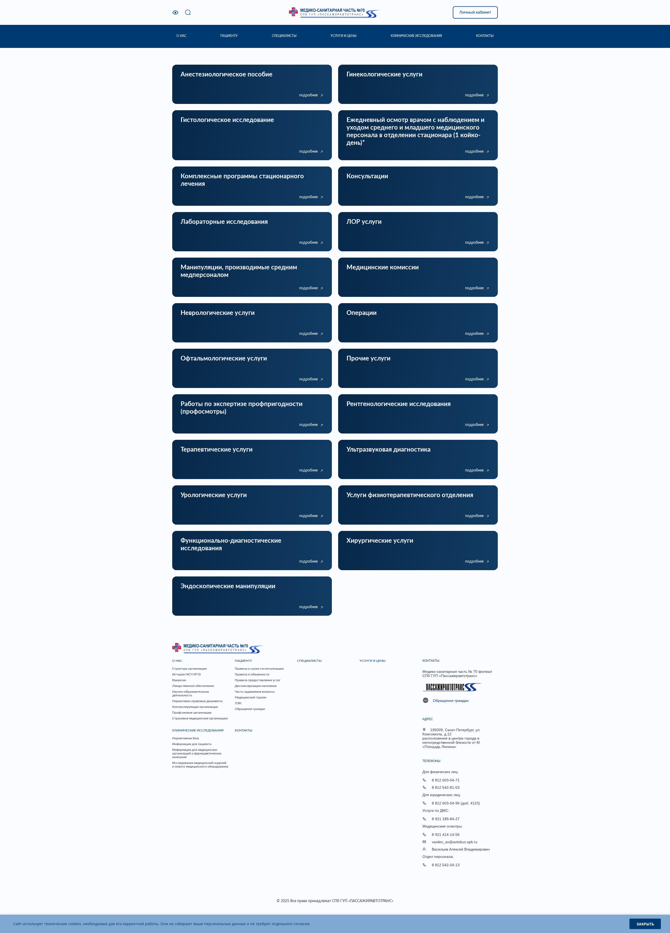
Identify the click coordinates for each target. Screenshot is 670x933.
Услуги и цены (373, 660)
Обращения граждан (250, 708)
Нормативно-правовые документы (197, 701)
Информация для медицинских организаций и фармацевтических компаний (196, 753)
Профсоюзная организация (191, 712)
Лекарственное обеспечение (193, 685)
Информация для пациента (191, 744)
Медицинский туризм (250, 697)
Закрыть (645, 923)
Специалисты (309, 660)
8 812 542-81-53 (446, 787)
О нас (177, 660)
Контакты (243, 730)
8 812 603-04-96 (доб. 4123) (456, 803)
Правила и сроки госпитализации (259, 668)
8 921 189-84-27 (446, 819)
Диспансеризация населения (256, 685)
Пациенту (243, 660)
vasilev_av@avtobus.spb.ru (454, 842)
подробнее (308, 95)
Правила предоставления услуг (258, 680)
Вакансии (179, 680)
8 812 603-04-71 (446, 780)
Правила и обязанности (252, 674)
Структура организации (189, 668)
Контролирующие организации (195, 706)
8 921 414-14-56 (446, 834)
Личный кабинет (475, 12)
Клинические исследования (198, 730)
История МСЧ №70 (186, 674)
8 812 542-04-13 (446, 865)
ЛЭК (238, 703)
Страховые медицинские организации (200, 718)
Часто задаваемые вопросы (255, 691)
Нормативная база (185, 738)
